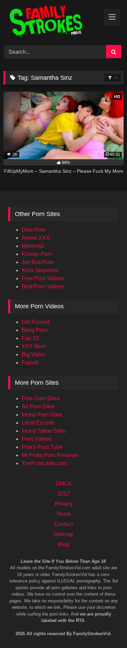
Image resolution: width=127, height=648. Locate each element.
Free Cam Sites (40, 398)
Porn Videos (36, 439)
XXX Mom (34, 346)
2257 (64, 494)
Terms (63, 514)
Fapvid (30, 362)
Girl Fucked (35, 322)
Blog (63, 544)
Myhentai (33, 246)
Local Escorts (38, 423)
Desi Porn (34, 230)
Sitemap (63, 534)
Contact (63, 524)
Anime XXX (36, 238)
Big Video (33, 354)
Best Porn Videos (43, 286)
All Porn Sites (38, 406)
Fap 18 (30, 338)
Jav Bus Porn (38, 262)
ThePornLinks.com (44, 463)
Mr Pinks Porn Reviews (50, 455)
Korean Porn (37, 254)
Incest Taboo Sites (44, 431)
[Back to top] (112, 614)
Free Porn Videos (43, 278)
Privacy (63, 504)
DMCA (64, 483)
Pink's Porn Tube (42, 447)
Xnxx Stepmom (40, 270)
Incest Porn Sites (42, 414)
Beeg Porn (34, 330)
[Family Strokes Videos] (52, 21)
